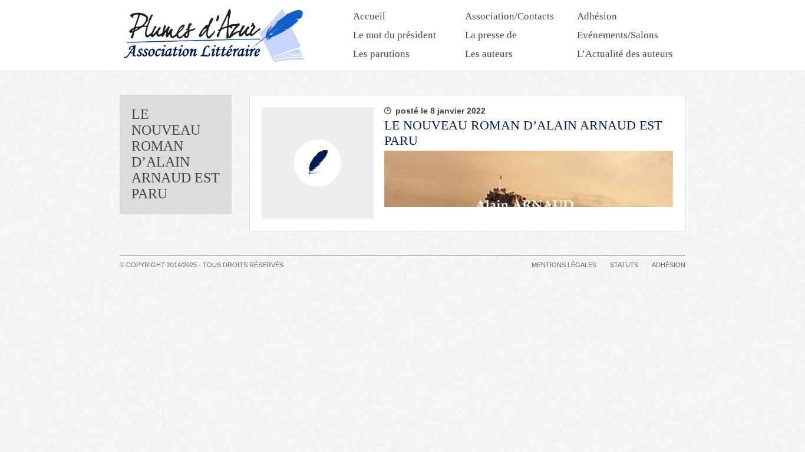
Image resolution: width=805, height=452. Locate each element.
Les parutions (381, 53)
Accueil (369, 16)
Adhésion (597, 16)
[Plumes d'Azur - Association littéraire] (214, 35)
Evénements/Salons (617, 35)
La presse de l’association (492, 36)
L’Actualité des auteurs (625, 53)
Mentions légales (564, 264)
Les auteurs (489, 53)
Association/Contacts (509, 16)
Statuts (624, 264)
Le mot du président (394, 35)
